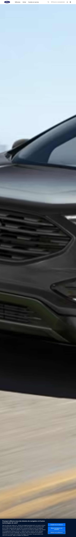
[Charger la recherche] (48, 2)
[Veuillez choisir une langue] (70, 2)
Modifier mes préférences (57, 532)
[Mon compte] (67, 2)
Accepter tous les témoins (57, 524)
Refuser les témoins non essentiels (56, 529)
